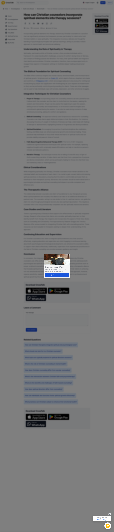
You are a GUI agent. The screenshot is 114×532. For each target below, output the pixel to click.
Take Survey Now (58, 275)
